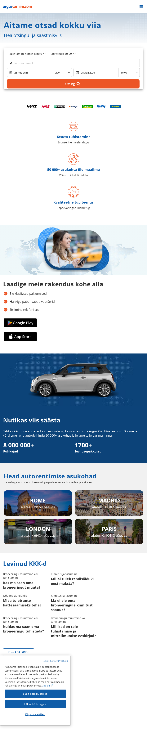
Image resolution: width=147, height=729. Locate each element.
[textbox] (73, 63)
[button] (141, 7)
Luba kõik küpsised (35, 693)
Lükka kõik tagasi (35, 704)
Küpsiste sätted (35, 714)
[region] (35, 690)
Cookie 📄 (47, 685)
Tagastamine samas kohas (25, 54)
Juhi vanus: (61, 54)
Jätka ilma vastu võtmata (55, 660)
